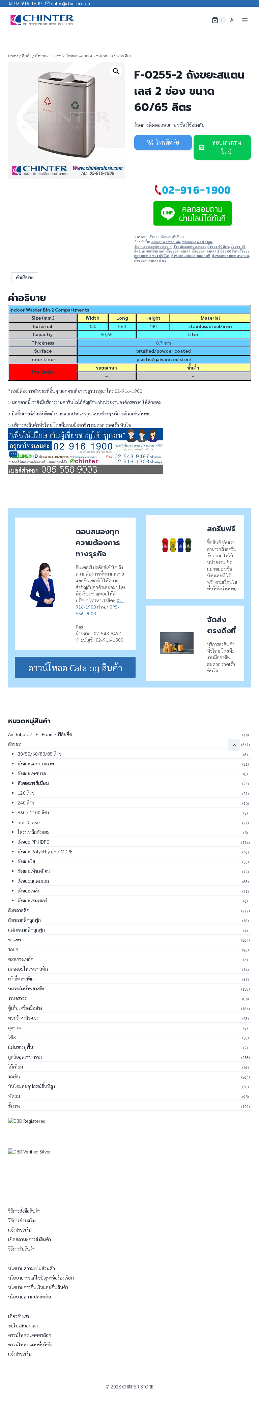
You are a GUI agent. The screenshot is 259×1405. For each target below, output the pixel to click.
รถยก (13, 949)
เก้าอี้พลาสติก (21, 978)
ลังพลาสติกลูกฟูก (24, 920)
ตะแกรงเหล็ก (20, 959)
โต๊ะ (12, 1037)
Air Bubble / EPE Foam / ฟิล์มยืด (40, 734)
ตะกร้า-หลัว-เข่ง (23, 1018)
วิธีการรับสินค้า (21, 1249)
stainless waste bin (197, 242)
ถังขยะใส (26, 861)
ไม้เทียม (15, 1066)
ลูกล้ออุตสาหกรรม (25, 1057)
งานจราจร (17, 998)
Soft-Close (29, 822)
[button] (116, 71)
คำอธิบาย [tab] (25, 277)
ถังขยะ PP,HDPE (33, 842)
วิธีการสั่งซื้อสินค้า (24, 1211)
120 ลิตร (26, 793)
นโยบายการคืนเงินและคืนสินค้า (38, 1287)
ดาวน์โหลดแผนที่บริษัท (30, 1344)
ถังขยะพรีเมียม (172, 237)
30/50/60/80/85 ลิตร (39, 754)
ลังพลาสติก (18, 910)
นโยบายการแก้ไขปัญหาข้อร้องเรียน (41, 1278)
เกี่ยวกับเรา (18, 1316)
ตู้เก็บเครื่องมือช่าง (25, 1008)
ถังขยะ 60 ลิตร (218, 246)
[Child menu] (234, 745)
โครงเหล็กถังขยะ (34, 832)
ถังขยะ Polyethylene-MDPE (45, 851)
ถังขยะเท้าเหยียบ (34, 871)
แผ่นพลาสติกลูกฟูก (26, 930)
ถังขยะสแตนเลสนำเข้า (151, 260)
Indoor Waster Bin (165, 242)
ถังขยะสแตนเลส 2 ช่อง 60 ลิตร (215, 251)
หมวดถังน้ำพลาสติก (27, 988)
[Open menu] (244, 20)
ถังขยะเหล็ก (29, 890)
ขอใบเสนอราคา (23, 1325)
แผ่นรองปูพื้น (20, 1047)
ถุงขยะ (14, 1027)
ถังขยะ (154, 237)
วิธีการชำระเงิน (22, 1220)
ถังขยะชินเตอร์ (153, 251)
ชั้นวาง (14, 1106)
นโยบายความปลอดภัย (29, 1296)
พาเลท (14, 939)
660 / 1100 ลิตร (33, 812)
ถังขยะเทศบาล (32, 773)
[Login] (232, 20)
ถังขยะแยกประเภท (36, 763)
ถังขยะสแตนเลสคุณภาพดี (190, 256)
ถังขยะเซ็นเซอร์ (32, 900)
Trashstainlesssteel (189, 246)
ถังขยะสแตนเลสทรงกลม (230, 256)
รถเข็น (14, 1076)
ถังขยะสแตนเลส (178, 251)
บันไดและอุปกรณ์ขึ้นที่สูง (31, 1086)
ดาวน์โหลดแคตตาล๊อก (29, 1335)
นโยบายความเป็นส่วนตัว (31, 1268)
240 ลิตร (26, 802)
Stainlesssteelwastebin (153, 246)
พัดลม (14, 1096)
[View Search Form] (202, 20)
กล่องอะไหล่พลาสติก (28, 969)
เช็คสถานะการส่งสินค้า (29, 1239)
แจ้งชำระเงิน (20, 1230)
